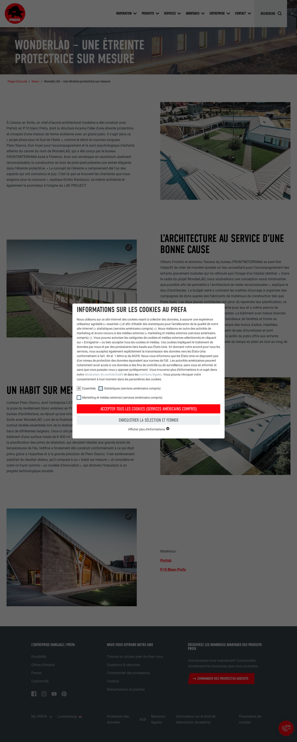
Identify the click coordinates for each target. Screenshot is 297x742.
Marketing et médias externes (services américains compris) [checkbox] (122, 397)
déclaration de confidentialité (104, 374)
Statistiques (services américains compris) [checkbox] (132, 388)
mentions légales (150, 374)
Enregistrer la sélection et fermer (148, 420)
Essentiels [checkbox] (89, 388)
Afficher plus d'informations (147, 429)
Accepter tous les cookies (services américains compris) (148, 409)
